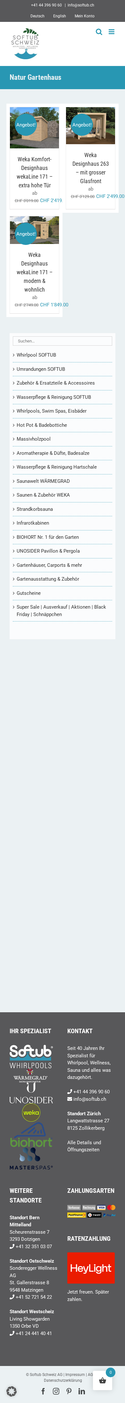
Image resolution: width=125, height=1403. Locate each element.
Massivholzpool (34, 439)
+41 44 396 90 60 (91, 1092)
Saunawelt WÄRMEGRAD (43, 481)
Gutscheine (29, 593)
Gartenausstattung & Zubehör (48, 579)
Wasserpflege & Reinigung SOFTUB (54, 397)
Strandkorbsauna (35, 509)
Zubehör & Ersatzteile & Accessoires (56, 383)
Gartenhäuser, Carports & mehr (49, 565)
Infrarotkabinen (33, 523)
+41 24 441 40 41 (34, 1333)
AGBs (92, 1374)
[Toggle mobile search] (99, 31)
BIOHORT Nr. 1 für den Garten (48, 537)
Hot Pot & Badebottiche (42, 425)
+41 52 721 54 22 (34, 1297)
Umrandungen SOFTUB (41, 369)
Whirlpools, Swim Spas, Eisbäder (52, 411)
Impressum (75, 1374)
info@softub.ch (81, 5)
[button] (11, 1391)
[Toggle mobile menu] (112, 31)
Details (35, 135)
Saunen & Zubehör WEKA (43, 495)
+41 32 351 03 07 (34, 1246)
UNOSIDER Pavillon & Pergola (48, 551)
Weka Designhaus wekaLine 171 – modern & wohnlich (35, 272)
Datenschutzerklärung (63, 1380)
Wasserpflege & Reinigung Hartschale (57, 467)
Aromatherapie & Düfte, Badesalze (53, 453)
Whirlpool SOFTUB (36, 355)
